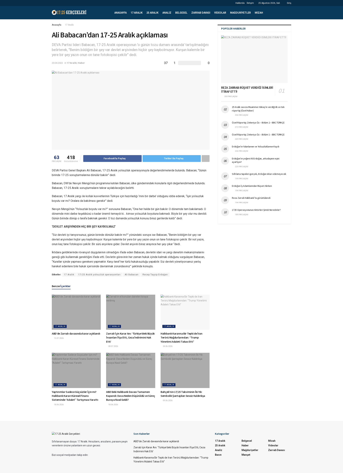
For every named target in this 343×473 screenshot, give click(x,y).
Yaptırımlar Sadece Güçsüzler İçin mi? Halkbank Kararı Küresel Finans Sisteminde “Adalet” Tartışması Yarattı (75, 396)
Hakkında (240, 3)
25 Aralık (152, 12)
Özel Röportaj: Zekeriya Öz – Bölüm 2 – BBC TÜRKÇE (258, 122)
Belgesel (181, 12)
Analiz (166, 12)
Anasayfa (120, 12)
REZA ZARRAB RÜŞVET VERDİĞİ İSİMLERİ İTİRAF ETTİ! (247, 90)
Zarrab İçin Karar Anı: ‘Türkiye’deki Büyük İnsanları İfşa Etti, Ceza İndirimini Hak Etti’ (130, 337)
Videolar (220, 12)
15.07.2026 (58, 338)
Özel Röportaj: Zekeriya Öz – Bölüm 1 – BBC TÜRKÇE (258, 134)
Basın (218, 454)
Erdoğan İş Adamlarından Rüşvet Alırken (252, 185)
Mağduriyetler (240, 12)
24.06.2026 (167, 346)
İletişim (250, 3)
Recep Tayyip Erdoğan (155, 274)
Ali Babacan (131, 274)
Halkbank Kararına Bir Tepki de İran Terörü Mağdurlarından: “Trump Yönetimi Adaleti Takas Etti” (181, 337)
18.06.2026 (58, 404)
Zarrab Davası (200, 12)
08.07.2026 (113, 346)
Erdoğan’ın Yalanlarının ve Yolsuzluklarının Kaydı (255, 146)
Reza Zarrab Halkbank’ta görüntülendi (251, 197)
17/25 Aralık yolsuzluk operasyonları (99, 274)
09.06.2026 (167, 400)
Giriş (288, 3)
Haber (81, 63)
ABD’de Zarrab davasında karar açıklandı (76, 333)
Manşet (246, 454)
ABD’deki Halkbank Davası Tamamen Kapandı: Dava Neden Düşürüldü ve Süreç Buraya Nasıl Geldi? (130, 396)
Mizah (259, 12)
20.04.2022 (57, 63)
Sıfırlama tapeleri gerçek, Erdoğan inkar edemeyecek (259, 173)
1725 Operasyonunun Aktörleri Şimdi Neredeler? (256, 209)
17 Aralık (137, 12)
